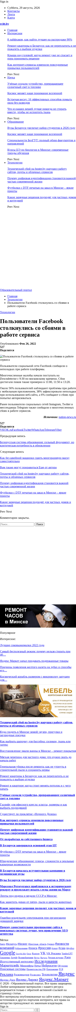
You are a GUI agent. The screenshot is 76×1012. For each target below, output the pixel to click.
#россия (44, 948)
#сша (61, 948)
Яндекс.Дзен (7, 979)
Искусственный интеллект (17, 961)
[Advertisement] (38, 249)
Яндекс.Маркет (54, 979)
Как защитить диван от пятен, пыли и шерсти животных (36, 902)
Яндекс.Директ (27, 980)
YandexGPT (67, 953)
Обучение (63, 966)
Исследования (46, 961)
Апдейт (14, 957)
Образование (15, 121)
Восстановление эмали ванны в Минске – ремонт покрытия (38, 750)
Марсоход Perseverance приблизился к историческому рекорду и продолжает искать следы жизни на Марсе (35, 888)
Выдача (43, 958)
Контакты (13, 11)
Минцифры (27, 965)
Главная (12, 30)
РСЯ (61, 969)
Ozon (29, 954)
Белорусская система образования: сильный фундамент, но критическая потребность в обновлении (37, 444)
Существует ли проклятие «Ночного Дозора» (28, 814)
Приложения (52, 969)
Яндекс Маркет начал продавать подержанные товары (34, 660)
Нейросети (49, 965)
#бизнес (22, 943)
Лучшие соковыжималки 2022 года (22, 645)
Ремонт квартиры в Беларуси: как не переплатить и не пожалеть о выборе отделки (41, 47)
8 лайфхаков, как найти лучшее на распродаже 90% (39, 39)
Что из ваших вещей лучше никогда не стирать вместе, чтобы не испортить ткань (36, 110)
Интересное (14, 33)
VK (43, 953)
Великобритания (25, 957)
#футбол (70, 948)
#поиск (32, 948)
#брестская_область (37, 944)
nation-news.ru (67, 417)
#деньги (50, 944)
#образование (21, 948)
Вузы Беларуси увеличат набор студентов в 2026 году (41, 127)
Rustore (36, 953)
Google (7, 952)
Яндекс (66, 974)
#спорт (54, 948)
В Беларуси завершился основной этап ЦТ (28, 845)
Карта (11, 17)
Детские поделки (55, 958)
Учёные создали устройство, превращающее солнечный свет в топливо (35, 85)
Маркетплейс (9, 965)
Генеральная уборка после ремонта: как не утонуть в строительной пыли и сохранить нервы (33, 768)
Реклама (6, 974)
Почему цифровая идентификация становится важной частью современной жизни (41, 180)
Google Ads (21, 953)
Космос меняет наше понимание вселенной (34, 93)
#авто (2, 944)
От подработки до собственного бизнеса (26, 839)
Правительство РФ (36, 969)
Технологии (15, 162)
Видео (37, 958)
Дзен (67, 957)
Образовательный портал (16, 290)
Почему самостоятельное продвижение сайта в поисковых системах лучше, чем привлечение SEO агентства (34, 930)
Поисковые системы (13, 969)
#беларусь (11, 944)
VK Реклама (53, 953)
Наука (11, 77)
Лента (11, 14)
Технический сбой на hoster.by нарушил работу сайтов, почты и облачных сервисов (37, 170)
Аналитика (5, 958)
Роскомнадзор (21, 974)
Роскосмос (35, 974)
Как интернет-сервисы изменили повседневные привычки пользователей (37, 66)
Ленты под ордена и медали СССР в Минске (28, 895)
